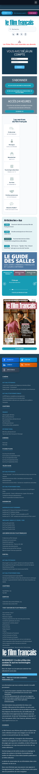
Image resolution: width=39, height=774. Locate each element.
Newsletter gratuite (7, 542)
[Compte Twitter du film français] (21, 34)
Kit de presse (6, 625)
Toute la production (19, 292)
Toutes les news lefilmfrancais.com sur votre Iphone (16, 639)
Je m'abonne (19, 348)
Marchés (4, 444)
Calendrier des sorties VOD (9, 603)
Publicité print (6, 629)
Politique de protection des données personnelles (16, 618)
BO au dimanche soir (8, 416)
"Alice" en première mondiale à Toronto (13, 497)
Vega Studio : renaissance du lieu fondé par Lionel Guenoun (18, 389)
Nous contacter (6, 614)
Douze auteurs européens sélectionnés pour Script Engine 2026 (18, 490)
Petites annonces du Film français (11, 548)
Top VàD (4, 592)
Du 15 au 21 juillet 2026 (8, 525)
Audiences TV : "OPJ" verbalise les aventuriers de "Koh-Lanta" (19, 516)
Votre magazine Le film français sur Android (14, 643)
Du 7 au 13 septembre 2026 (9, 457)
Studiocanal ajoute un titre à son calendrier (18, 233)
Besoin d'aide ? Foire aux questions (12, 550)
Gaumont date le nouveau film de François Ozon (18, 225)
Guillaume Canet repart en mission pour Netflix (15, 569)
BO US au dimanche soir (9, 431)
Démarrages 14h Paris (8, 414)
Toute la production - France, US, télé (12, 544)
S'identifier (7, 13)
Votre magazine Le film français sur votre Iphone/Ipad (17, 641)
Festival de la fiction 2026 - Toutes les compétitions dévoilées (17, 240)
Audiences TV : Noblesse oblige (10, 512)
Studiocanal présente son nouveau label (13, 398)
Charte (4, 631)
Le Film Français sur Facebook (10, 633)
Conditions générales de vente (11, 620)
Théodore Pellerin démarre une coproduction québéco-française (17, 401)
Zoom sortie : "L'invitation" (9, 387)
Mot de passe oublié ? (20, 13)
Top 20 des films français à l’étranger (12, 434)
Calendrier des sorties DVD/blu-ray (12, 601)
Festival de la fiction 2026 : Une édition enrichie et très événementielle (17, 479)
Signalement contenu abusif (10, 623)
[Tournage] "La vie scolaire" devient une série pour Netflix (18, 563)
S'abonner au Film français (9, 538)
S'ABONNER (32, 13)
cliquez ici (19, 111)
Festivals (4, 442)
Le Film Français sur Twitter (9, 635)
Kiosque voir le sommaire (9, 540)
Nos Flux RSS (6, 645)
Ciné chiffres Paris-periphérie (10, 425)
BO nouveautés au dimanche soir (11, 419)
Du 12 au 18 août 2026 (8, 523)
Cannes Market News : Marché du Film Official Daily (16, 647)
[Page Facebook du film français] (17, 34)
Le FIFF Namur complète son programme (13, 396)
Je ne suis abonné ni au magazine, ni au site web (19, 91)
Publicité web (6, 627)
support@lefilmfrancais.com (10, 720)
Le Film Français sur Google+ (10, 637)
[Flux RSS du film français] (13, 34)
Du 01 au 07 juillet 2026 (8, 529)
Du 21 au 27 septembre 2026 (10, 461)
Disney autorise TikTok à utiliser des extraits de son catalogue (19, 577)
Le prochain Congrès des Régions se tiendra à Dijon (16, 385)
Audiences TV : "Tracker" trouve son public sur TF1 (15, 514)
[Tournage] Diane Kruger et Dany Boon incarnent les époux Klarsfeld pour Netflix (18, 566)
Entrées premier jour (8, 423)
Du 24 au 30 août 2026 (8, 453)
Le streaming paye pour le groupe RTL (12, 575)
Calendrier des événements (10, 546)
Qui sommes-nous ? (8, 612)
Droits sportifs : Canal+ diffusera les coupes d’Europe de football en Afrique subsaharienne (17, 494)
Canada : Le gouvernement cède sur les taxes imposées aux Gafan (18, 581)
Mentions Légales (7, 616)
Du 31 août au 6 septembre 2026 (11, 455)
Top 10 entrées (6, 421)
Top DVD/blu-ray (6, 590)
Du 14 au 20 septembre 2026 (10, 459)
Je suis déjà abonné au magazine (19, 85)
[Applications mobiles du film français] (25, 34)
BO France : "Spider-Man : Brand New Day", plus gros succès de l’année (18, 247)
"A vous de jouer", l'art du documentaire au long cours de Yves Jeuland (19, 475)
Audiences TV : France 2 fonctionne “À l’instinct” (15, 510)
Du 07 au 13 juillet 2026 (8, 527)
